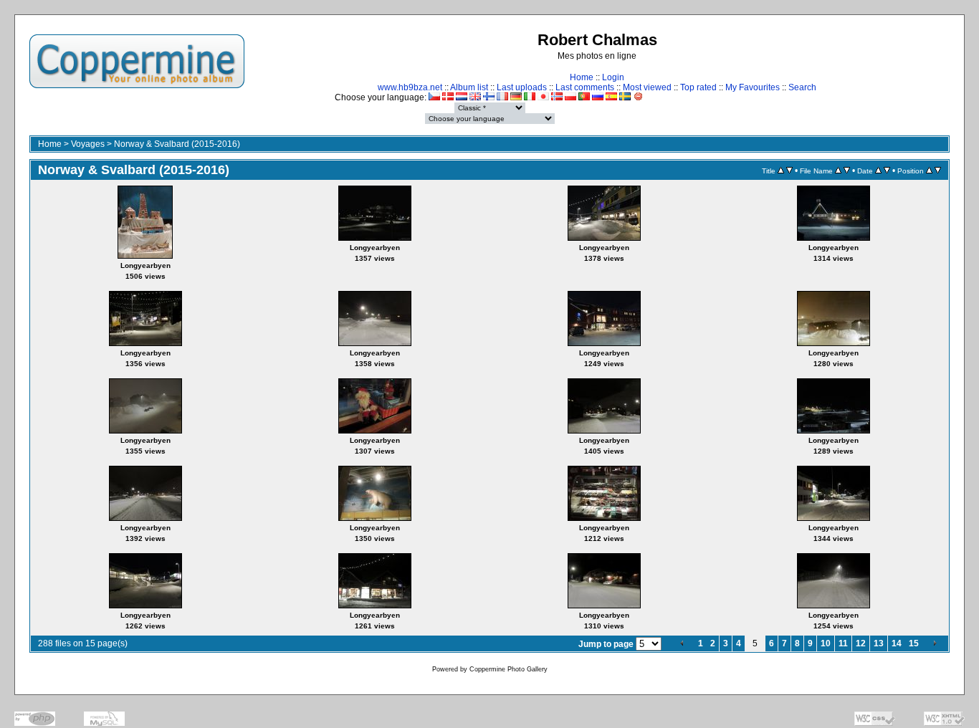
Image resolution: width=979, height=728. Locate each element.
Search (802, 87)
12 (861, 643)
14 (897, 643)
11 (843, 643)
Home (581, 77)
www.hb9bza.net (410, 87)
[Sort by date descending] (887, 171)
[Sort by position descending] (938, 171)
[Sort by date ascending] (878, 171)
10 (826, 643)
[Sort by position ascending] (929, 171)
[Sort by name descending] (847, 171)
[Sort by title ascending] (781, 171)
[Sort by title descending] (789, 171)
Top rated (698, 87)
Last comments (584, 87)
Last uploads (522, 87)
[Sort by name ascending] (838, 171)
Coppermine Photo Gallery (508, 669)
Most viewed (647, 87)
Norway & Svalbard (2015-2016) (177, 144)
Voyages (88, 144)
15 (914, 643)
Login (613, 77)
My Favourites (752, 87)
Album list (469, 87)
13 (879, 643)
